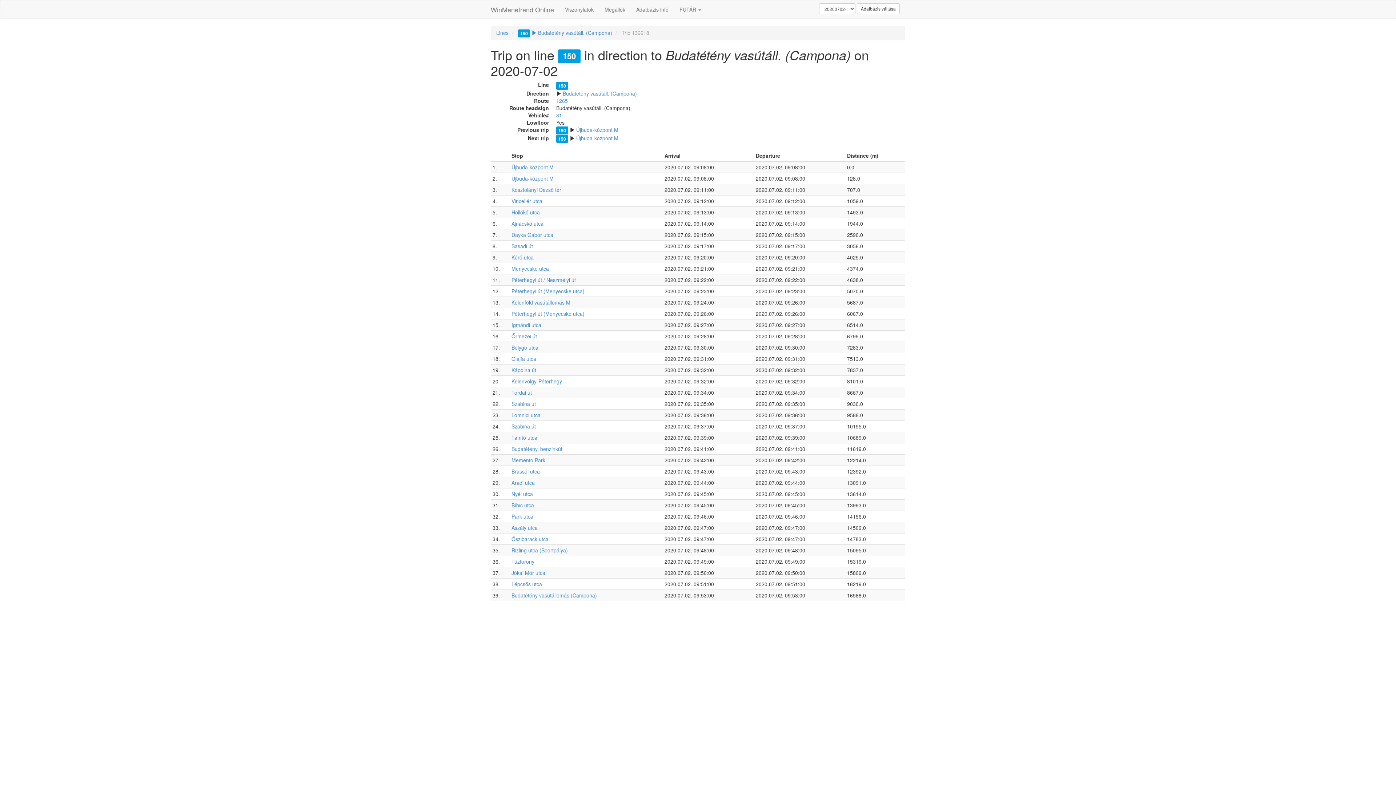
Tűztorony (523, 561)
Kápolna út (524, 370)
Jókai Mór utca (528, 572)
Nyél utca (522, 494)
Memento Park (528, 460)
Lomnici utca (526, 415)
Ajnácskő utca (527, 223)
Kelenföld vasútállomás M (541, 302)
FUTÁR (688, 9)
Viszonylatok (579, 9)
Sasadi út (522, 246)
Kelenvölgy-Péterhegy (537, 381)
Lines (502, 32)
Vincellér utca (527, 201)
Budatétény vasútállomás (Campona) (554, 595)
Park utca (522, 516)
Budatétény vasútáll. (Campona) (566, 32)
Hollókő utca (526, 212)
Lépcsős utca (527, 584)
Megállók (615, 9)
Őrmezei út (524, 336)
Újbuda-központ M (597, 129)
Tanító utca (524, 437)
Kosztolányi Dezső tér (536, 189)
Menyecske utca (530, 268)
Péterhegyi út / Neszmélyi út (544, 279)
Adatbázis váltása (878, 8)
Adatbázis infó (652, 9)
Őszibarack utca (530, 539)
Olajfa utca (524, 358)
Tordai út (522, 392)
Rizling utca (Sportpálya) (540, 550)
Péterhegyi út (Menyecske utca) (548, 291)
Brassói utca (526, 471)
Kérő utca (523, 257)
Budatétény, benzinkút (537, 448)
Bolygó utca (525, 347)
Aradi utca (523, 482)
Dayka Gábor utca (532, 234)
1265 (562, 100)
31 (559, 115)
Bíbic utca (523, 505)
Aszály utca (525, 527)
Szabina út (524, 403)
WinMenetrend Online (522, 9)
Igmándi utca (526, 325)
